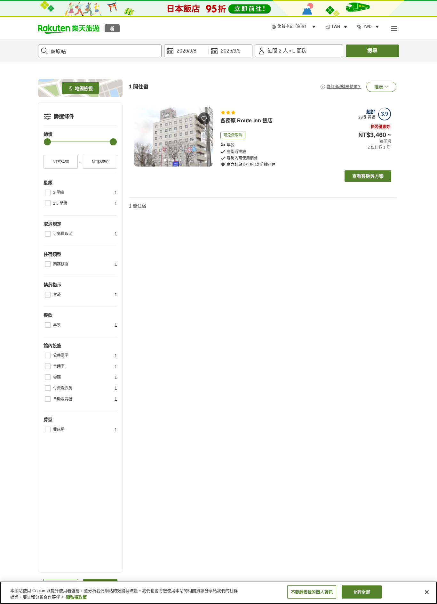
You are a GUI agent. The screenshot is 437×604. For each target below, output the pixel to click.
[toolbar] (208, 51)
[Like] (204, 118)
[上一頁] (141, 137)
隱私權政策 (76, 597)
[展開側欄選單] (394, 28)
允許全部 (361, 592)
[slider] (47, 141)
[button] (68, 28)
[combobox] (100, 51)
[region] (218, 592)
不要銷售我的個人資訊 (312, 592)
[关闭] (427, 592)
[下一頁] (205, 137)
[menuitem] (295, 27)
